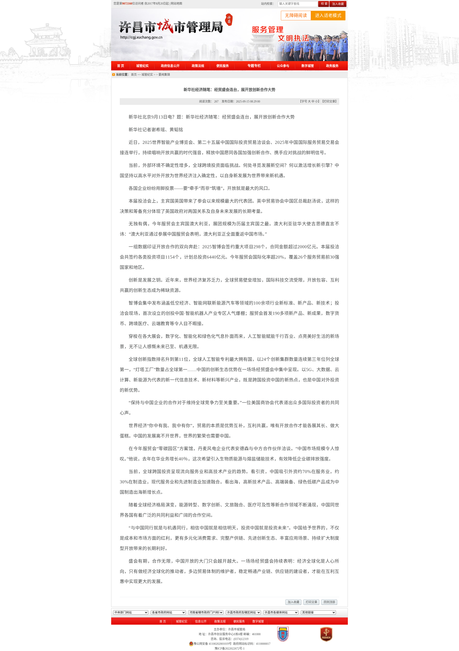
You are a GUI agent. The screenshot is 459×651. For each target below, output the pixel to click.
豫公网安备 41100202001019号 (213, 643)
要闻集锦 (164, 74)
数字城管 (258, 621)
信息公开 (201, 621)
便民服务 (239, 621)
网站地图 (176, 3)
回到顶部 (329, 602)
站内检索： (268, 4)
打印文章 (329, 101)
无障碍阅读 (296, 15)
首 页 (162, 621)
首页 (134, 74)
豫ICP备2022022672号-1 (230, 648)
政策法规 (220, 621)
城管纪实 (147, 74)
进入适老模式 (328, 15)
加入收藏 (338, 4)
